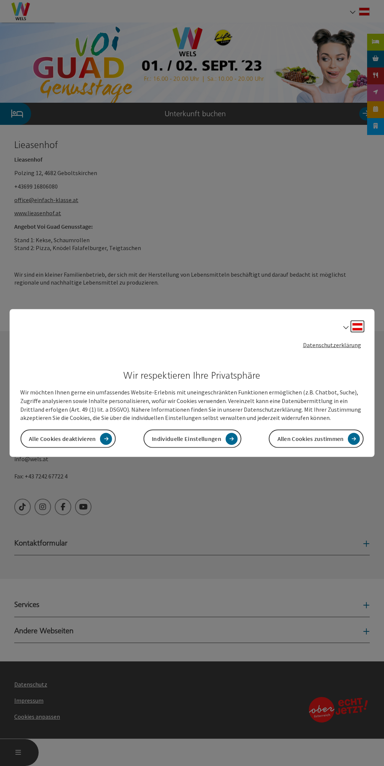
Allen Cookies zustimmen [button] (311, 438)
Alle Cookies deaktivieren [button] (62, 438)
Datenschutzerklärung (332, 344)
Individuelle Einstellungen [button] (186, 438)
